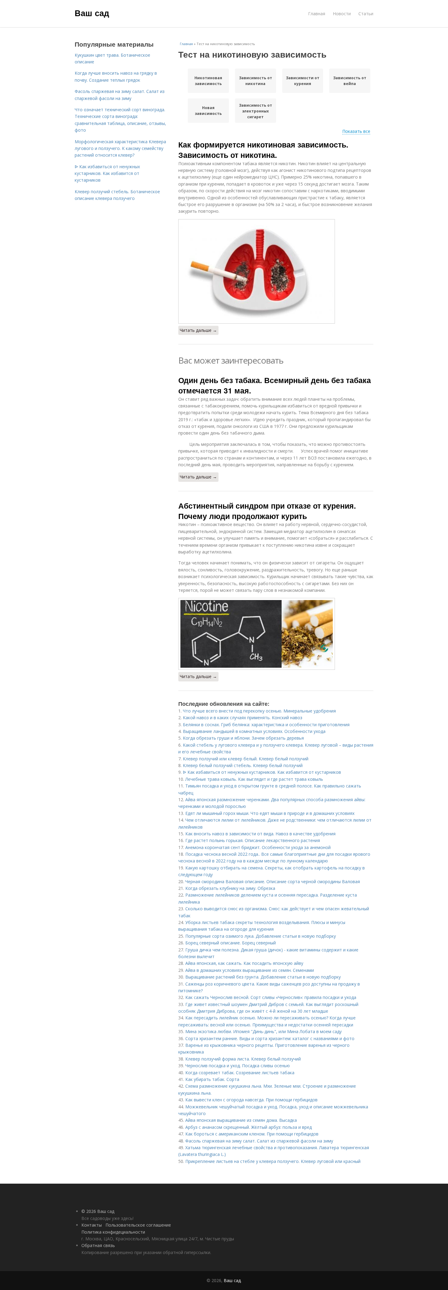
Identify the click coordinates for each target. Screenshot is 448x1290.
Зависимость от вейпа (349, 80)
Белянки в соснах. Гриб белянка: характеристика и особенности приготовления (266, 724)
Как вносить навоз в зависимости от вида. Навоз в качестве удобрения (260, 834)
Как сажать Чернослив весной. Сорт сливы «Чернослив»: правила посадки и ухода (270, 997)
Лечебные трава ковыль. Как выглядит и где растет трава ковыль (254, 779)
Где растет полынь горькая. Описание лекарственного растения (252, 840)
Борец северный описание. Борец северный (230, 943)
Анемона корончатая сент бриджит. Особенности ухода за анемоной (258, 847)
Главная (316, 13)
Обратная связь (98, 1245)
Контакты (91, 1225)
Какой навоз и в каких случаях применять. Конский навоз (242, 717)
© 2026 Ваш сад (97, 1211)
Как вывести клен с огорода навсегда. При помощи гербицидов (251, 1100)
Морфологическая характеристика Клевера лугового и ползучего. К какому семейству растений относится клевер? (120, 148)
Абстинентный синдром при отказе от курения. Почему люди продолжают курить (267, 510)
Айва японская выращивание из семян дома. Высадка (241, 1120)
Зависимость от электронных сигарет (255, 111)
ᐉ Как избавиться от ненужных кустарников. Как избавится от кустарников (262, 772)
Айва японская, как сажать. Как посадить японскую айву (244, 963)
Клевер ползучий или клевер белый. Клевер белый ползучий (245, 759)
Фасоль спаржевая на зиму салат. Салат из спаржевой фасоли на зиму (259, 1141)
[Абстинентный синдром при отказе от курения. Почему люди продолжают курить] (275, 634)
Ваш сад (92, 13)
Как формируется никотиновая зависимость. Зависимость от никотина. (263, 149)
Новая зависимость (208, 110)
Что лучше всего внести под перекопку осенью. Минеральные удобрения (259, 711)
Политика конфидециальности (113, 1232)
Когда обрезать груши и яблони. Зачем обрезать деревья (243, 738)
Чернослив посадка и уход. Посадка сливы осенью (237, 1065)
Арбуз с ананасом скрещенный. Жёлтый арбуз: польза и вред (248, 1127)
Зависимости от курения (302, 80)
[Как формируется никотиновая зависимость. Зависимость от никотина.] (275, 271)
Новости (342, 13)
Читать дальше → (198, 330)
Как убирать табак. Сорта (212, 1079)
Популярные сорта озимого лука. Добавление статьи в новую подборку (260, 936)
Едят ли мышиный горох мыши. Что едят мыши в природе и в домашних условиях (269, 813)
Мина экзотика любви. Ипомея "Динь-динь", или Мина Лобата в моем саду (263, 1031)
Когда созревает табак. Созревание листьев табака (239, 1072)
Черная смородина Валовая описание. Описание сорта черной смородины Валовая (272, 881)
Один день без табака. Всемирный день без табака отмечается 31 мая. (274, 385)
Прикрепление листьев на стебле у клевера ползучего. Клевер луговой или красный (273, 1161)
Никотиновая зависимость (208, 80)
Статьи (365, 13)
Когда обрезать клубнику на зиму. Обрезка (230, 888)
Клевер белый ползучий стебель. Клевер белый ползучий (243, 765)
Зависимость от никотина (255, 80)
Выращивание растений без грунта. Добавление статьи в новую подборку (263, 977)
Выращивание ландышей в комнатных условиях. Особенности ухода (254, 731)
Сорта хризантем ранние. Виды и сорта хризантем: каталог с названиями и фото (269, 1038)
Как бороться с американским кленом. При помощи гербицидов (251, 1134)
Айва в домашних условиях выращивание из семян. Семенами (249, 970)
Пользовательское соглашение (138, 1225)
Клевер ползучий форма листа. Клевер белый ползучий (243, 1059)
